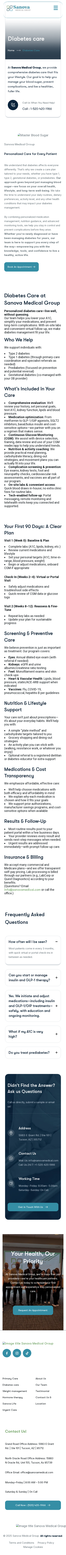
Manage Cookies (33, 1547)
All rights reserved (51, 1535)
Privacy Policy (46, 1542)
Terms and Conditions (21, 1542)
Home (11, 50)
